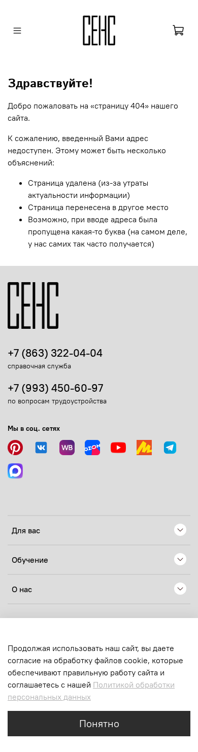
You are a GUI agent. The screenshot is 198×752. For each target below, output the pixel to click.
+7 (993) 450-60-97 (55, 388)
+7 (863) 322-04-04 (55, 353)
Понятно (99, 723)
